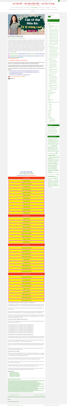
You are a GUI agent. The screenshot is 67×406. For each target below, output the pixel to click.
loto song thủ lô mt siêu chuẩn (53, 71)
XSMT (29, 9)
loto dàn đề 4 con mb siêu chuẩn (53, 34)
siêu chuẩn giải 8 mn (27, 253)
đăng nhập (12, 401)
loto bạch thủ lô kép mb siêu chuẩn (54, 31)
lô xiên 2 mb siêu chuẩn (13, 53)
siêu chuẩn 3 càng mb (26, 233)
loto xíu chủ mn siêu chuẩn (52, 89)
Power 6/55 (50, 108)
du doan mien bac (11, 380)
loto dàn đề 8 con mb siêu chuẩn (53, 37)
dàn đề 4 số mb (27, 201)
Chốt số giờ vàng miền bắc (51, 138)
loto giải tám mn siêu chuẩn (53, 80)
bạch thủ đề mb (27, 195)
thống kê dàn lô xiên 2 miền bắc (40, 388)
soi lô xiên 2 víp (18, 386)
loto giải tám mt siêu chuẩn (53, 64)
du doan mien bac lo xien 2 (17, 380)
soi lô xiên (54, 183)
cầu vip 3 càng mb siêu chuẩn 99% (26, 173)
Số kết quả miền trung (52, 120)
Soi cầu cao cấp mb (27, 7)
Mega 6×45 (50, 104)
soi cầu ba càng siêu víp (53, 166)
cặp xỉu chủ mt (27, 288)
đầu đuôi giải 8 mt (27, 294)
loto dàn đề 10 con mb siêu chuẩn (53, 38)
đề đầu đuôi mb (27, 241)
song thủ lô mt (27, 291)
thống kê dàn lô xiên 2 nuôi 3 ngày (12, 389)
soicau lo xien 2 (16, 387)
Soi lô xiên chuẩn (22, 386)
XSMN (26, 9)
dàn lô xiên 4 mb (26, 230)
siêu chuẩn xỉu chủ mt (26, 277)
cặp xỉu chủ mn (27, 259)
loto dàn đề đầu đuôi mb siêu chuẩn (54, 40)
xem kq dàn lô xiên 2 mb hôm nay (28, 391)
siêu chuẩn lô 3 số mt (26, 300)
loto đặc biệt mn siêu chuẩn (53, 78)
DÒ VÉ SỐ (49, 9)
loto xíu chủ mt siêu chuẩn (52, 73)
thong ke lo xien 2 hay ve (11, 390)
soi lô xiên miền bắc (33, 386)
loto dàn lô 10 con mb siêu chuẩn (53, 41)
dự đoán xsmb (53, 148)
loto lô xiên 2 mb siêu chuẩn (40, 380)
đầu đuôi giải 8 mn (27, 265)
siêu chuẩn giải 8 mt (27, 282)
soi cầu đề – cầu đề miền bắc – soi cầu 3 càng (33, 3)
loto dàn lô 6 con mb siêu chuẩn (53, 44)
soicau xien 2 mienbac (21, 387)
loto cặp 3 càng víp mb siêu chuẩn (53, 48)
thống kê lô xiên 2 (20, 389)
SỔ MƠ (52, 9)
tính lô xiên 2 (29, 390)
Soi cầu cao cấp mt (41, 7)
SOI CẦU (45, 9)
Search (49, 16)
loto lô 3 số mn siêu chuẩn (52, 81)
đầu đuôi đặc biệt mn (26, 268)
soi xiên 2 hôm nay (41, 386)
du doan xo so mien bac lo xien (26, 380)
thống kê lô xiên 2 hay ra (26, 389)
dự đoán (49, 144)
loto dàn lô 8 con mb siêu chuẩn (53, 47)
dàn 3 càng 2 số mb (27, 236)
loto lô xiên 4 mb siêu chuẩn (53, 57)
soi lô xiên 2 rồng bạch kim (11, 386)
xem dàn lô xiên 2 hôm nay (20, 391)
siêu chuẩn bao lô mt (26, 285)
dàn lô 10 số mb (26, 239)
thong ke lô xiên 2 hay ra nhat (34, 389)
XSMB (24, 9)
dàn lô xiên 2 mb (26, 224)
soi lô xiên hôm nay (27, 386)
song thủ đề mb (27, 198)
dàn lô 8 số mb (27, 221)
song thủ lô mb (27, 186)
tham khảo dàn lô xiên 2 (34, 387)
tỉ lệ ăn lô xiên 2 (25, 390)
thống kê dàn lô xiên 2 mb (32, 388)
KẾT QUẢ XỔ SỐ (32, 9)
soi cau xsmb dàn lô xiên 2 (27, 381)
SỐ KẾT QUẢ (33, 11)
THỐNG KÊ (42, 9)
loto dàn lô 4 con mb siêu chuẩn (14, 373)
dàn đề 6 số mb (27, 204)
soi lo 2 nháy (51, 183)
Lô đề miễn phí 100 (19, 9)
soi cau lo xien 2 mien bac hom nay (12, 381)
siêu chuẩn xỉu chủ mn (26, 247)
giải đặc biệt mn (26, 250)
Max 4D (50, 107)
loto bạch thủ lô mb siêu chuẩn (53, 33)
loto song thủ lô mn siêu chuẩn (53, 87)
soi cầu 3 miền (52, 163)
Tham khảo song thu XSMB (11, 388)
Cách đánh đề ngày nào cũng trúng (54, 143)
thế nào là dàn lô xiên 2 (19, 388)
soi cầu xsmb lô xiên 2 (34, 381)
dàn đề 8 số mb (27, 206)
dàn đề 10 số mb (26, 209)
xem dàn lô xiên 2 (41, 390)
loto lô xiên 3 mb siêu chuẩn (14, 372)
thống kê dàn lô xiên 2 (25, 388)
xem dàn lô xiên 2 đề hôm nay (12, 391)
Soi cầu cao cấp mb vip (34, 7)
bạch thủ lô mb (27, 180)
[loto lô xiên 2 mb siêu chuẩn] (26, 24)
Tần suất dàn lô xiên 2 (27, 387)
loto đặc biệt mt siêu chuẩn (53, 62)
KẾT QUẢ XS (54, 7)
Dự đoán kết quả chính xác (12, 9)
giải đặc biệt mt (26, 279)
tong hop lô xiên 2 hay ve (34, 390)
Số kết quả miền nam (52, 121)
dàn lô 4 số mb (27, 212)
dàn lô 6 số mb (27, 218)
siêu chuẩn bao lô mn (26, 256)
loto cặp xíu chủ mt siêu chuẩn (53, 61)
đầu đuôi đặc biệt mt (26, 297)
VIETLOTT (37, 9)
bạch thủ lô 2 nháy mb (26, 183)
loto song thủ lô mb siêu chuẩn (53, 55)
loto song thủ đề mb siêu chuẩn (14, 376)
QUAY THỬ (56, 9)
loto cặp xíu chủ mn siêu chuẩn (53, 77)
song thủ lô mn (27, 262)
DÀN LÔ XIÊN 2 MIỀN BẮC (13, 55)
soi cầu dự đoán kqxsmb (55, 172)
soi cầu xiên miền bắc (20, 381)
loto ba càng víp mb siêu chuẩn (39, 394)
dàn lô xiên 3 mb (26, 227)
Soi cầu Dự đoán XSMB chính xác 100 (52, 174)
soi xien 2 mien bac (10, 387)
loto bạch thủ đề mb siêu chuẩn (53, 30)
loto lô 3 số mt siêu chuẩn (52, 65)
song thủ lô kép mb (27, 192)
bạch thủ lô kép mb (27, 189)
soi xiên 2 (37, 386)
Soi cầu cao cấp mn (48, 7)
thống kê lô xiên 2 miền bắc (18, 390)
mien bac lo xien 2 (32, 53)
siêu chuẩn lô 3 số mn (26, 271)
